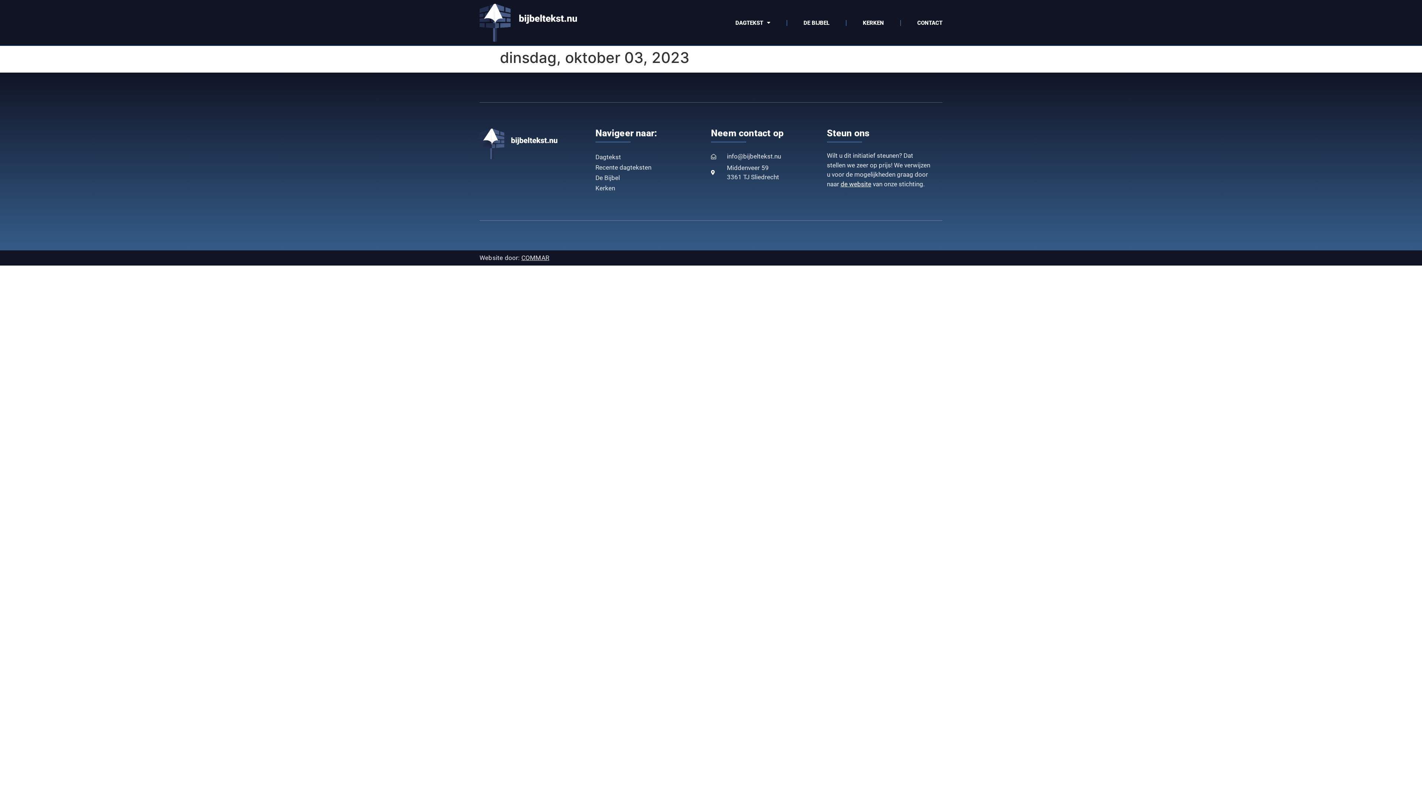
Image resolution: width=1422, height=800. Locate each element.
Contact (929, 23)
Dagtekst (749, 23)
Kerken (873, 23)
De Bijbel (817, 23)
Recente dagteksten (623, 167)
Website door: (514, 257)
